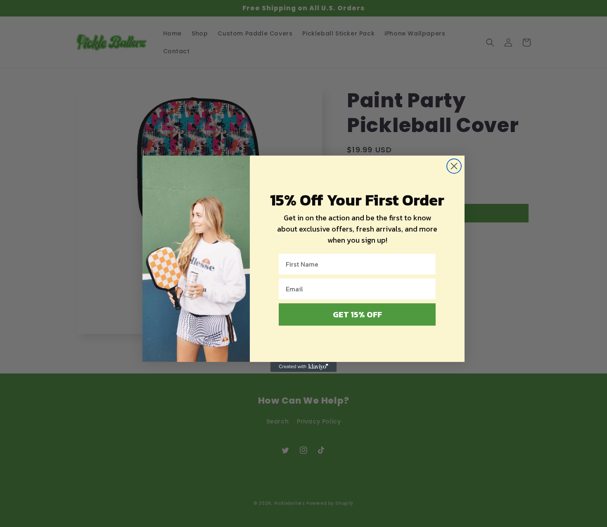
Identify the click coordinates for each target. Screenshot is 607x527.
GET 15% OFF (357, 314)
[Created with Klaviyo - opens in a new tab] (303, 367)
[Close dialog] (454, 166)
